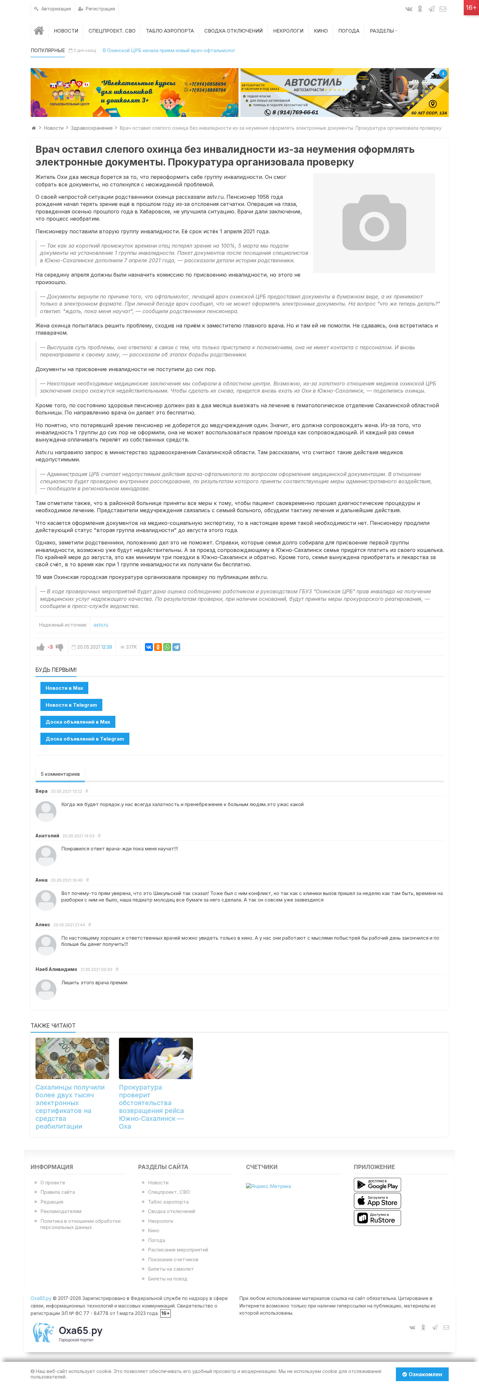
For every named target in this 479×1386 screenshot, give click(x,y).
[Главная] (40, 30)
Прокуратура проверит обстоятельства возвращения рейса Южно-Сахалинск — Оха (151, 1106)
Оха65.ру (41, 1298)
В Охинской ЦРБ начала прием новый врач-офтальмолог (169, 50)
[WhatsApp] (167, 647)
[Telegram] (176, 647)
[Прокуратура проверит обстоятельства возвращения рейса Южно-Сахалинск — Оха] (156, 1058)
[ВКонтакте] (149, 647)
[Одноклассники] (158, 647)
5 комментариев (60, 774)
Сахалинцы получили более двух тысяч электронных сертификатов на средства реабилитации (70, 1106)
